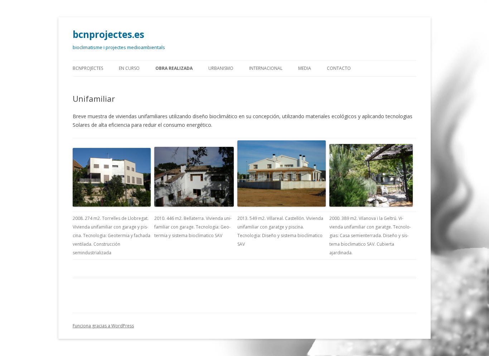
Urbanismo (220, 68)
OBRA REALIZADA (174, 68)
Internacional (265, 68)
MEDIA (304, 68)
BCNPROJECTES (88, 68)
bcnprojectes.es (108, 34)
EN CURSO (129, 68)
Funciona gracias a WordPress (103, 326)
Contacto (339, 68)
